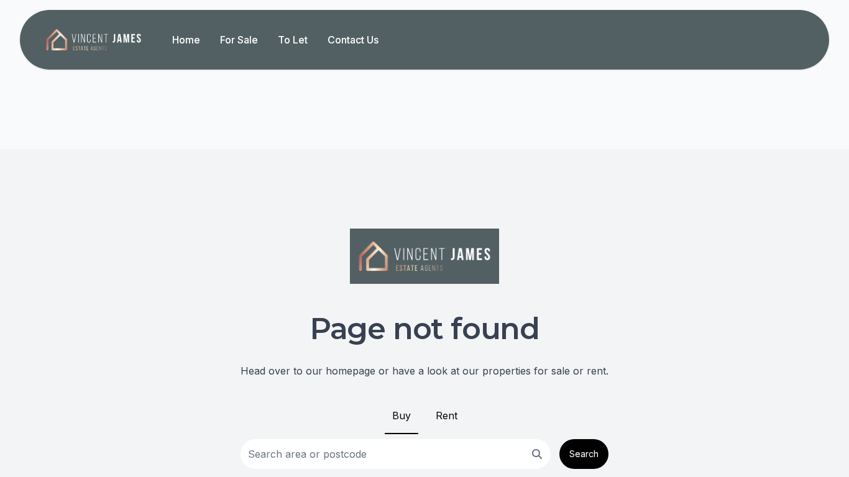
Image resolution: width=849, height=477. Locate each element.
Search (584, 453)
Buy (401, 415)
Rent (446, 415)
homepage (350, 371)
